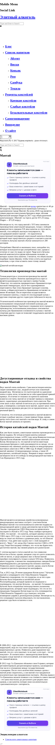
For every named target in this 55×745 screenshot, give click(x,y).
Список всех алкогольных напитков (21, 739)
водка (33, 206)
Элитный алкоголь (17, 17)
